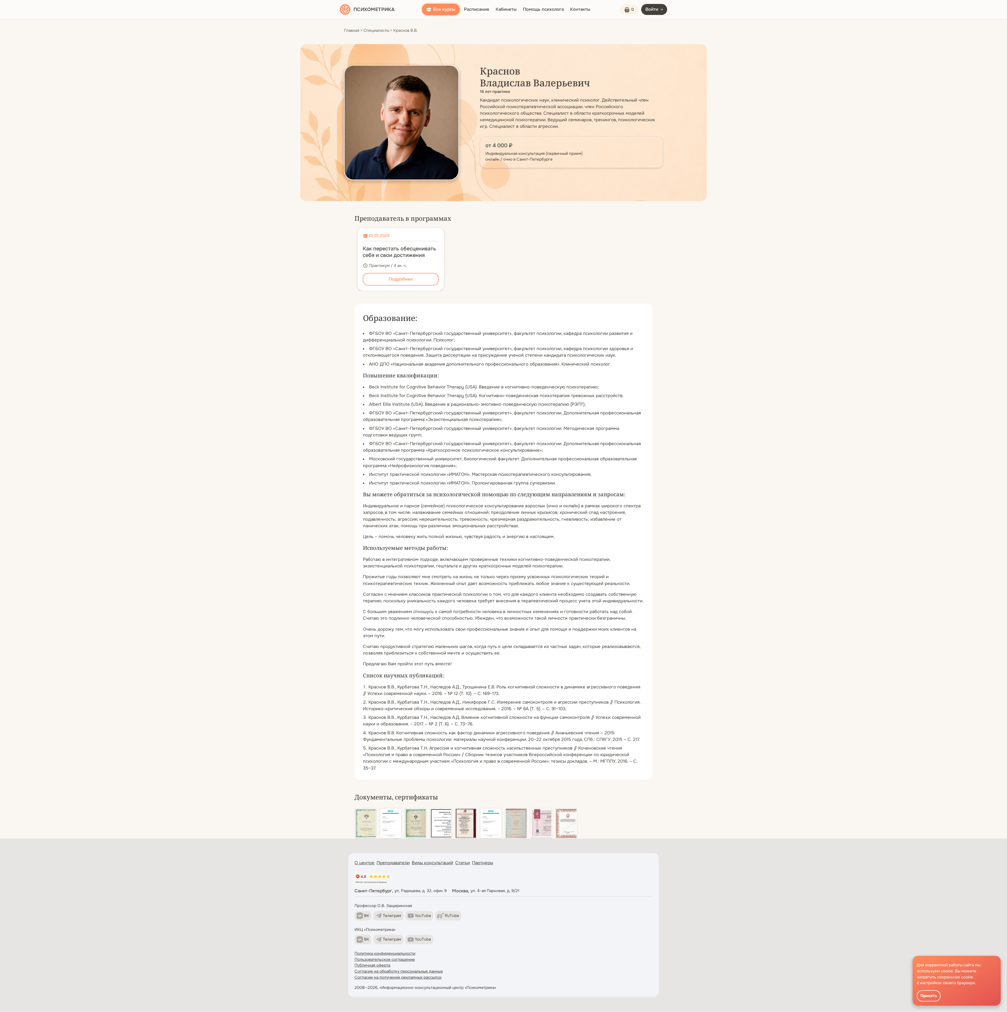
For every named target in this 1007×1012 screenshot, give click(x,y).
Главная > (353, 30)
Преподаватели (393, 863)
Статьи (462, 863)
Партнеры (482, 863)
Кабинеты (506, 9)
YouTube (423, 915)
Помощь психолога (543, 9)
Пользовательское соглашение (385, 959)
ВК (366, 915)
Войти (651, 9)
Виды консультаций (432, 863)
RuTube (452, 915)
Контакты (580, 9)
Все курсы (444, 9)
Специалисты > (377, 30)
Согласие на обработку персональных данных (399, 971)
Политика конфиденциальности (385, 953)
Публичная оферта (372, 965)
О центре (364, 863)
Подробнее (401, 279)
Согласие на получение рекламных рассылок (398, 977)
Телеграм (392, 915)
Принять (928, 995)
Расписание (476, 9)
